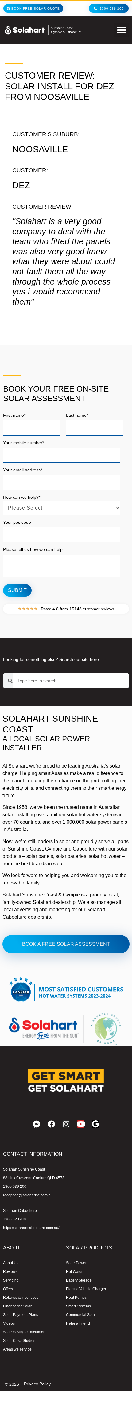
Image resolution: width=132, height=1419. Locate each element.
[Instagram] (66, 1124)
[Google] (95, 1124)
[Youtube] (80, 1124)
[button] (121, 30)
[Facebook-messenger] (36, 1124)
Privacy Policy (37, 1383)
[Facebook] (51, 1124)
